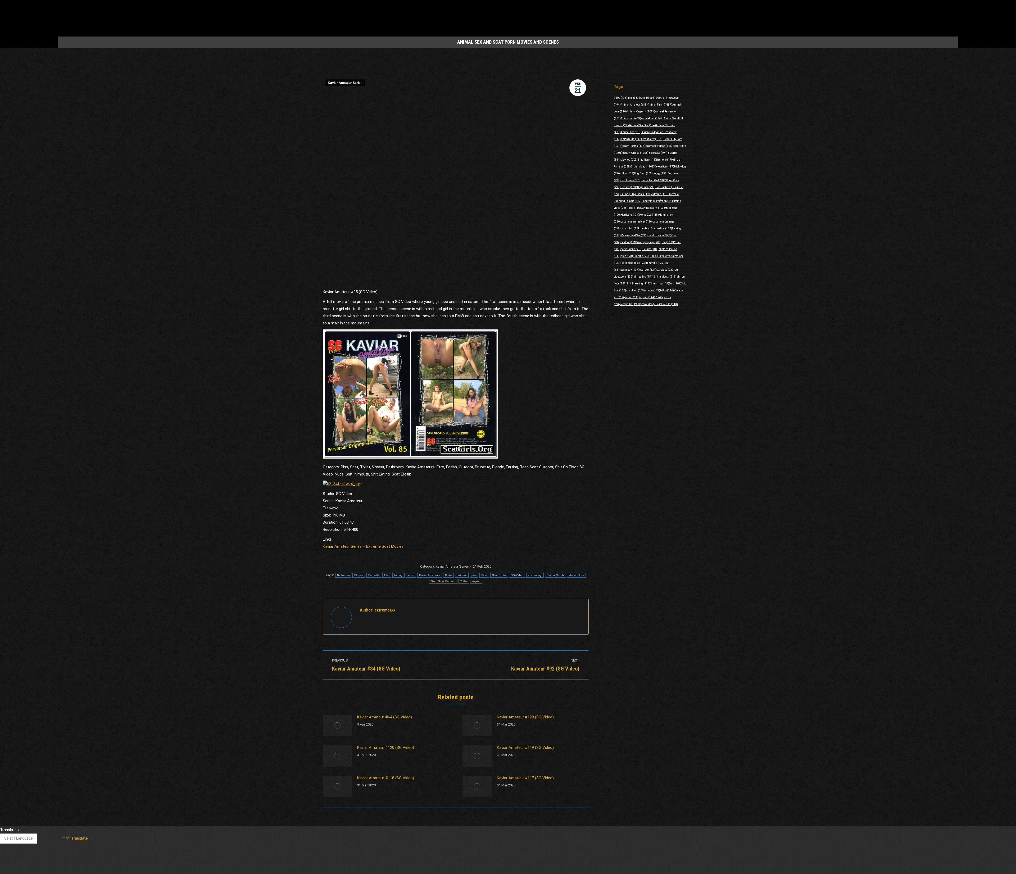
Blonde (359, 575)
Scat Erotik (499, 575)
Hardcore (630, 214)
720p (621, 97)
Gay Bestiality (653, 207)
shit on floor (576, 575)
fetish (411, 575)
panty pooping (649, 242)
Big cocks (658, 152)
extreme (660, 194)
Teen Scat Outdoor (443, 581)
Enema (643, 194)
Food (634, 207)
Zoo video (650, 304)
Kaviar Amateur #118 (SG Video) (385, 778)
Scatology (630, 269)
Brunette (373, 575)
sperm (652, 290)
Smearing (659, 283)
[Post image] (337, 725)
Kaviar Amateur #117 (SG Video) (525, 778)
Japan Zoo (631, 228)
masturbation (659, 235)
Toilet (463, 581)
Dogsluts (646, 187)
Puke (657, 256)
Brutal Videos (642, 166)
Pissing (642, 256)
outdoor (462, 575)
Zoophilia (631, 304)
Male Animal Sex (634, 235)
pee (667, 242)
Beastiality (653, 139)
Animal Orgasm (641, 111)
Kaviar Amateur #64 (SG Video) (384, 717)
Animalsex (631, 118)
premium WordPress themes (483, 866)
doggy (660, 173)
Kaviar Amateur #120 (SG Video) (385, 747)
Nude (448, 575)
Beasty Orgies (635, 152)
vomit (633, 297)
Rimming (655, 262)
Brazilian (647, 159)
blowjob (629, 159)
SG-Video (517, 575)
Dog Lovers (631, 180)
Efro (386, 575)
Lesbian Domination (656, 228)
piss (474, 575)
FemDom (651, 201)
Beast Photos (633, 145)
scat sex (647, 269)
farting (398, 575)
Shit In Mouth (555, 575)
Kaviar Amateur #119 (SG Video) (525, 747)
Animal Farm (660, 104)
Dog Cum (643, 173)
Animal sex (652, 118)
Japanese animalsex (637, 221)
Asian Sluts (631, 139)
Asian (649, 132)
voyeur (476, 581)
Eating (628, 194)
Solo (675, 283)
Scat (484, 575)
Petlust (651, 249)
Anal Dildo (650, 97)
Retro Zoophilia (633, 262)
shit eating (535, 575)
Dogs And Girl (654, 180)
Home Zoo (649, 214)
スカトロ (669, 304)
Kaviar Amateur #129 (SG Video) (525, 717)
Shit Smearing (638, 283)
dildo (627, 173)
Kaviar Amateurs (429, 575)
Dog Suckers (667, 187)
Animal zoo (631, 132)
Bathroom (343, 575)
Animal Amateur (634, 104)
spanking (635, 290)
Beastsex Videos (659, 145)
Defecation (664, 166)
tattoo (667, 290)
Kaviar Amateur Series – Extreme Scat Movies (363, 546)
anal (634, 97)
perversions (632, 249)
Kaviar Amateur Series (345, 83)
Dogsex (629, 187)
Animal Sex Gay (643, 125)
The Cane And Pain (467, 832)
